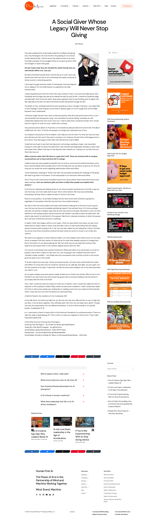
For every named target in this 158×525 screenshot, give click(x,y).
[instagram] (43, 495)
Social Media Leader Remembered (38, 330)
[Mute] (128, 206)
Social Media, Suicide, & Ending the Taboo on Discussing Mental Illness (51, 335)
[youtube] (46, 495)
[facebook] (37, 495)
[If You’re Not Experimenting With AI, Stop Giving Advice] (84, 422)
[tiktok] (53, 495)
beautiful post (36, 94)
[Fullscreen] (131, 206)
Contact (72, 512)
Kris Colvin (50, 94)
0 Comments (44, 439)
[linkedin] (50, 495)
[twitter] (40, 495)
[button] (32, 430)
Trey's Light (94, 315)
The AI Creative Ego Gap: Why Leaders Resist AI (39, 433)
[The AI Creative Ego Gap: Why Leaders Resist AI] (40, 422)
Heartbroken (29, 332)
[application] (120, 200)
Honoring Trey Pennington (34, 325)
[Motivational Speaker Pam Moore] (34, 2)
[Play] (109, 206)
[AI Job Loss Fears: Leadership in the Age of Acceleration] (62, 421)
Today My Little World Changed (36, 327)
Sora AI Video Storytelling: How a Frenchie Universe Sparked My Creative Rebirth (120, 404)
